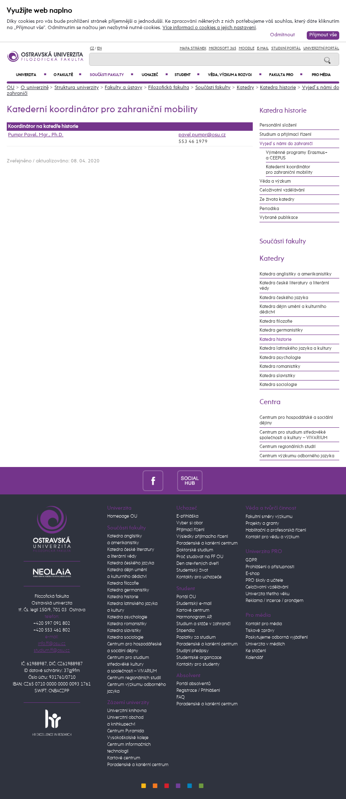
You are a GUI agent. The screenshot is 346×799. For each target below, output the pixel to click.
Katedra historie (278, 87)
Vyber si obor (189, 523)
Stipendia (185, 631)
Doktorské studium (194, 550)
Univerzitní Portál (321, 48)
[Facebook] (153, 480)
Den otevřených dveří (197, 563)
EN (99, 48)
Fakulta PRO (286, 75)
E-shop (253, 574)
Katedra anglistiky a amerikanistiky (296, 274)
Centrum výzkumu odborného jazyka (297, 455)
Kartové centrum (123, 758)
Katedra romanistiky (280, 366)
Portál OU (186, 597)
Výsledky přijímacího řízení (202, 536)
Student (187, 75)
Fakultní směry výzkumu (269, 517)
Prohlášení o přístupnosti (270, 567)
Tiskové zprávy (260, 631)
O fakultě (68, 75)
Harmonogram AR (194, 617)
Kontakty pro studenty (197, 664)
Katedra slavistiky (277, 375)
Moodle (246, 48)
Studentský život (192, 570)
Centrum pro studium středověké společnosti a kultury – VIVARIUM (293, 435)
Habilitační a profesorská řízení (276, 530)
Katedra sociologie (278, 384)
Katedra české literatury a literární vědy (294, 286)
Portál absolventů (193, 684)
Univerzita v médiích (265, 644)
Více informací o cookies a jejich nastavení (209, 27)
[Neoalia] (51, 573)
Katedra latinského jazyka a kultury (296, 348)
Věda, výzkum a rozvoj (235, 75)
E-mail (263, 48)
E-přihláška (187, 516)
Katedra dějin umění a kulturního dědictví (293, 309)
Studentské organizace (199, 658)
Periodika (269, 208)
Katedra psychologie (280, 357)
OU (10, 87)
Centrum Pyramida (125, 731)
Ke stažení (256, 651)
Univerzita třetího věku (267, 594)
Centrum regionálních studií (288, 446)
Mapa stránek (193, 48)
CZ (92, 48)
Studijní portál (286, 48)
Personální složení (278, 125)
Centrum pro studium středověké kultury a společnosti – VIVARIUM (132, 664)
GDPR (251, 560)
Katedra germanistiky (281, 330)
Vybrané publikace (279, 217)
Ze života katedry (277, 199)
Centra (270, 402)
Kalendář (254, 658)
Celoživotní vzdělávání (282, 190)
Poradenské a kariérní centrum (137, 765)
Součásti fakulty (111, 75)
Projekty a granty (262, 523)
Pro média (321, 75)
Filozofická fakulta (168, 87)
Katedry (245, 87)
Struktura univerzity (76, 87)
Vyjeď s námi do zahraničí (286, 143)
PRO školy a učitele (264, 580)
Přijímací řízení (190, 530)
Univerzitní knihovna (126, 711)
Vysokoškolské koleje (128, 738)
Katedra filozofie (276, 321)
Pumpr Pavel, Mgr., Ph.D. (35, 135)
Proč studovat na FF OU (199, 557)
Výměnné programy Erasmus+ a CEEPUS (296, 155)
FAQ (180, 697)
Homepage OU (122, 516)
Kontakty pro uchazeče (199, 577)
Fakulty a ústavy (123, 87)
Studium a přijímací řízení (285, 134)
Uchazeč (155, 75)
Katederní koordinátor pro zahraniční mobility (289, 170)
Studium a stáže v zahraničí (203, 624)
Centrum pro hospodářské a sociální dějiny (296, 420)
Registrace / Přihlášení (198, 690)
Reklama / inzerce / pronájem (274, 601)
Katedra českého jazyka (284, 297)
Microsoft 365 (222, 48)
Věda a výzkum (275, 181)
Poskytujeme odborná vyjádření (277, 637)
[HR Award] (51, 723)
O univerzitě (35, 87)
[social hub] (190, 480)
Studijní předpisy (192, 651)
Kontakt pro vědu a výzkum (272, 537)
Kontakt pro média (264, 624)
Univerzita (31, 75)
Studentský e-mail (193, 604)
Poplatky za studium (196, 637)
